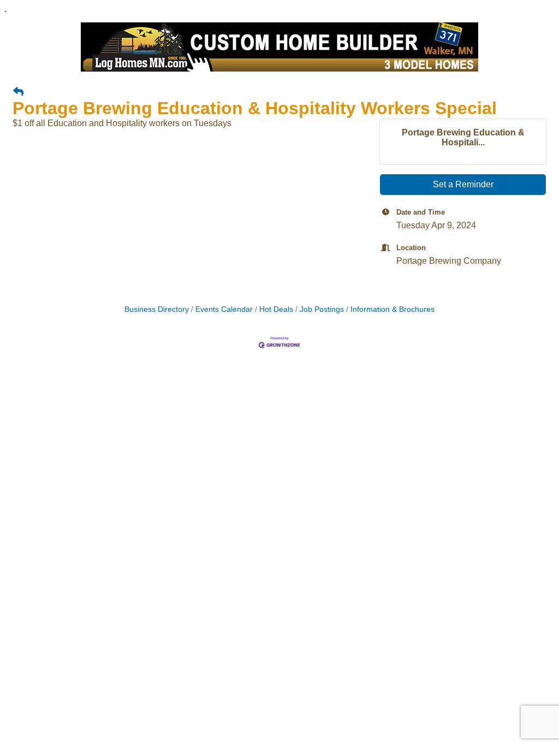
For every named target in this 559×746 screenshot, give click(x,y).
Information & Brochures (392, 309)
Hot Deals (276, 309)
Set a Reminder (463, 184)
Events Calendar (224, 309)
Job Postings (322, 309)
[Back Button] (18, 92)
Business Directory (156, 309)
